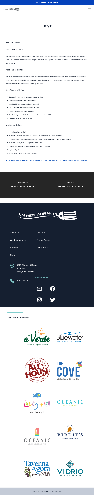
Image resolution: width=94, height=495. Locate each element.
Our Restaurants (18, 240)
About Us (14, 232)
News (12, 255)
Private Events (43, 240)
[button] (89, 9)
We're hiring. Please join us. (47, 2)
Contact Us (42, 247)
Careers (14, 247)
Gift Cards (42, 232)
